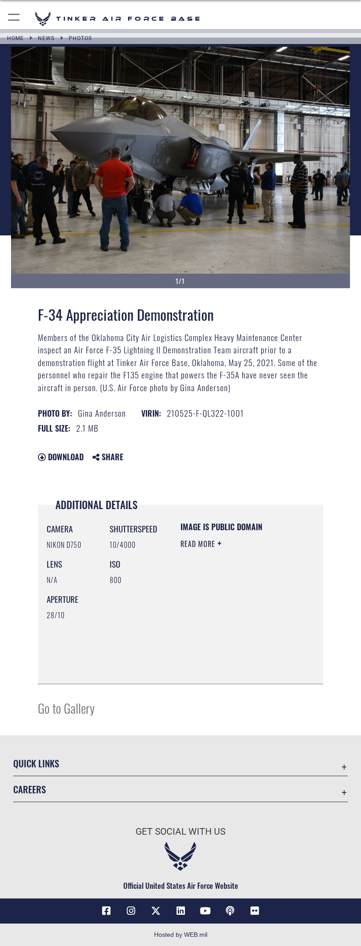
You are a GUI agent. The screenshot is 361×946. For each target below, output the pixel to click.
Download (65, 456)
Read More (198, 544)
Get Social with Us (180, 831)
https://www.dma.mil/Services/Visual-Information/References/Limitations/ (233, 655)
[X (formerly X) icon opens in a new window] (155, 910)
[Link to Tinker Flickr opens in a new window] (255, 910)
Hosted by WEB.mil (180, 934)
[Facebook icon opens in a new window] (106, 910)
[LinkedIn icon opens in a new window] (180, 910)
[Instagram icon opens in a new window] (131, 910)
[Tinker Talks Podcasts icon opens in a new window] (229, 910)
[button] (14, 18)
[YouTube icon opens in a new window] (205, 910)
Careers (29, 789)
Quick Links (36, 763)
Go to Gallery (66, 707)
